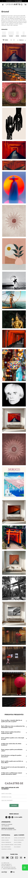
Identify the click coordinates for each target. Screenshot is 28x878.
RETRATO (17, 35)
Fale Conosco (17, 847)
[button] (4, 40)
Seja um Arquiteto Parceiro (7, 844)
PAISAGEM (11, 35)
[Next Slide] (25, 1)
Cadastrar (14, 805)
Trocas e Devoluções (19, 840)
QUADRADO (4, 35)
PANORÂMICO (23, 35)
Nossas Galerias (5, 840)
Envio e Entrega (17, 842)
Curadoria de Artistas (6, 849)
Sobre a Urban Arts (5, 838)
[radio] (11, 40)
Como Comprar (17, 844)
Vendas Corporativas (6, 842)
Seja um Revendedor (5, 847)
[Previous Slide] (2, 1)
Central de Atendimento (19, 838)
